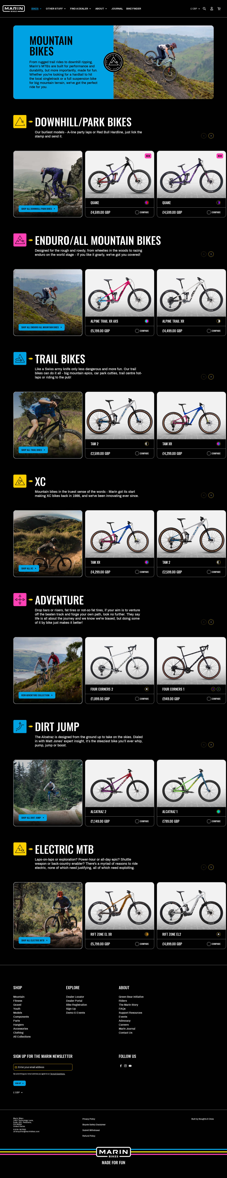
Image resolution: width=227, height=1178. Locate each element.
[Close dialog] (219, 1054)
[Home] (14, 8)
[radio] (147, 203)
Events (123, 1016)
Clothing (18, 1032)
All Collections (22, 1036)
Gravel (17, 1004)
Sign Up (71, 1008)
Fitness (17, 1000)
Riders (123, 1000)
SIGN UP (18, 1083)
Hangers (18, 1024)
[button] (219, 9)
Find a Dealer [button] (79, 8)
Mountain (18, 996)
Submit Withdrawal (91, 1130)
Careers (124, 1024)
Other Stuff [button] (54, 8)
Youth (16, 1008)
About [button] (99, 8)
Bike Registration (76, 1004)
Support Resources (130, 1012)
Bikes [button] (35, 8)
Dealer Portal (74, 1000)
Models (17, 1012)
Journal (117, 8)
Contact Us (125, 1032)
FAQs (122, 1008)
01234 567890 (19, 1129)
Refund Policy (88, 1136)
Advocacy (124, 1020)
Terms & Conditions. (57, 1074)
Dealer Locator (75, 996)
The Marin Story (128, 1004)
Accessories (20, 1028)
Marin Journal (127, 1028)
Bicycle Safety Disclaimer (94, 1124)
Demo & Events (75, 1012)
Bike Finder (133, 8)
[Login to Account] (212, 9)
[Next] (211, 135)
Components (21, 1016)
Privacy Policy (88, 1119)
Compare (142, 212)
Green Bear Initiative (131, 996)
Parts (16, 1020)
